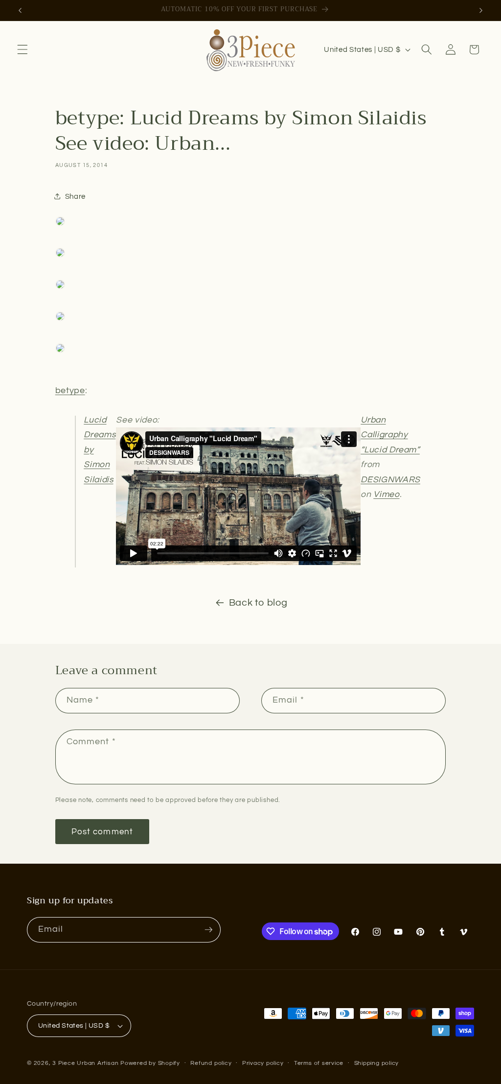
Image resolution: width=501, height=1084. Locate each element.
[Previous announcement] (20, 10)
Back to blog (258, 603)
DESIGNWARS (390, 479)
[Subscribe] (208, 930)
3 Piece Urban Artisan (85, 1063)
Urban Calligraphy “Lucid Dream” (390, 435)
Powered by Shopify (150, 1063)
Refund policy (210, 1063)
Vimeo (386, 494)
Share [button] (75, 196)
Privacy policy (263, 1063)
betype (70, 390)
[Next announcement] (481, 10)
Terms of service (318, 1063)
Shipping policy (376, 1063)
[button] (22, 49)
